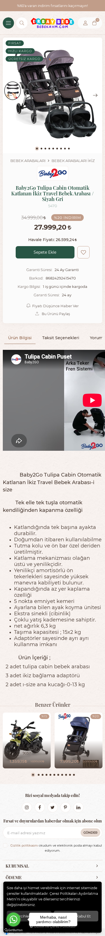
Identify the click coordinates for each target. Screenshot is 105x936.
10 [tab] (70, 775)
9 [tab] (66, 775)
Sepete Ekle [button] (45, 252)
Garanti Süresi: (39, 269)
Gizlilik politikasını (24, 845)
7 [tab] (58, 775)
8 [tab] (62, 775)
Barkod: (36, 278)
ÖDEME (14, 877)
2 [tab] (38, 775)
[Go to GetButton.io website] (13, 930)
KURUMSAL (17, 866)
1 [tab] (33, 775)
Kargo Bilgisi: (29, 286)
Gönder (90, 832)
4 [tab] (46, 775)
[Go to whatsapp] (13, 919)
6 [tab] (54, 775)
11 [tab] (74, 775)
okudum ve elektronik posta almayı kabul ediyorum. (56, 847)
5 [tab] (50, 775)
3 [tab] (42, 775)
